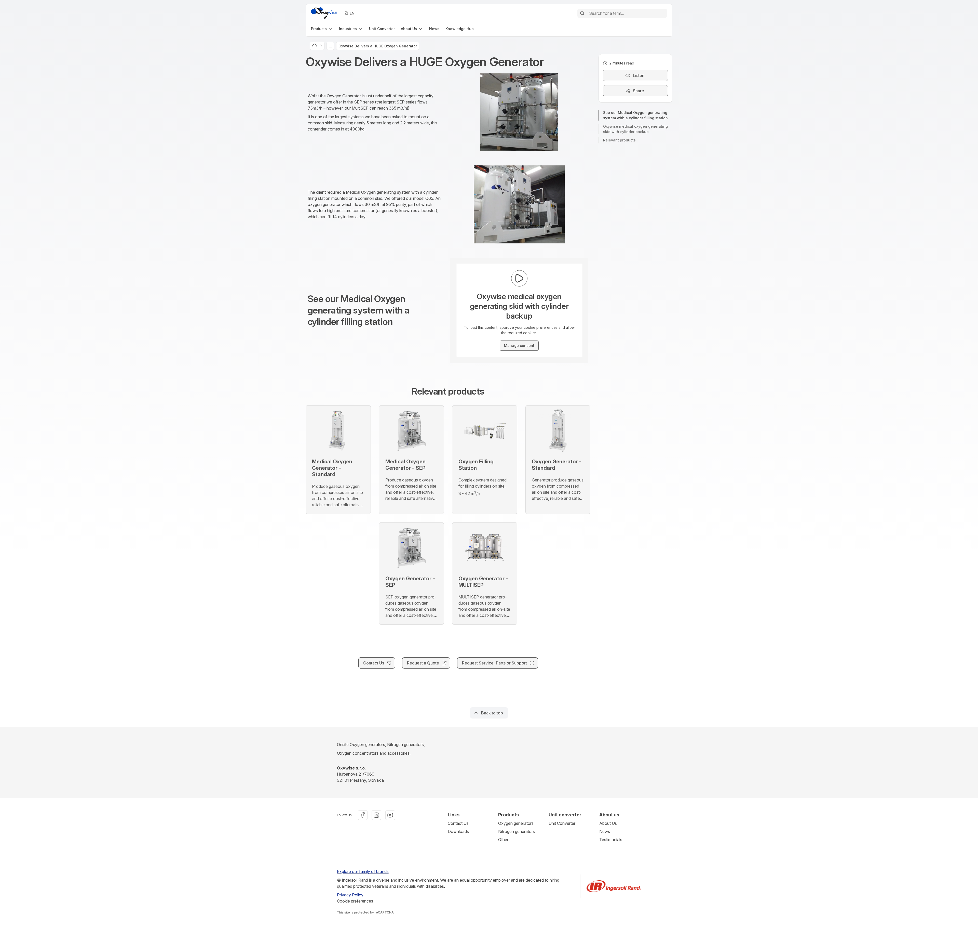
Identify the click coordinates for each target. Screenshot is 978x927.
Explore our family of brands (363, 871)
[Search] (582, 13)
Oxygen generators (516, 823)
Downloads (458, 831)
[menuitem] (322, 28)
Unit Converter (562, 823)
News (604, 831)
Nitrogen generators (516, 831)
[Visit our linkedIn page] (376, 815)
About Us (608, 823)
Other (503, 839)
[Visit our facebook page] (363, 815)
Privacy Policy (350, 894)
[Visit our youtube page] (390, 815)
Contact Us (458, 823)
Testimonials (610, 839)
